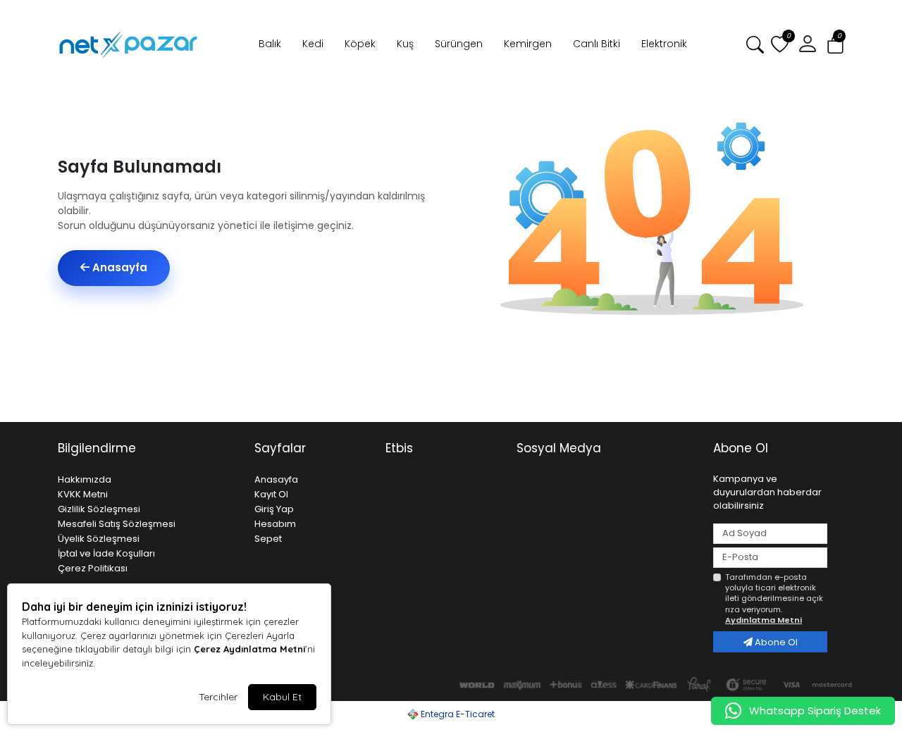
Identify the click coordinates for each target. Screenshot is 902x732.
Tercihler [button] (218, 696)
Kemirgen (528, 44)
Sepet (268, 538)
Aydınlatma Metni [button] (763, 620)
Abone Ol (775, 642)
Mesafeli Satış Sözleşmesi (116, 524)
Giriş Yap (274, 509)
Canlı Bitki (596, 44)
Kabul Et (282, 696)
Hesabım (275, 524)
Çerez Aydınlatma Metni (249, 649)
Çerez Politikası (93, 568)
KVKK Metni (83, 494)
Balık (270, 44)
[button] (835, 44)
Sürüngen (459, 44)
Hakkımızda (84, 479)
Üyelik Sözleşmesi (99, 538)
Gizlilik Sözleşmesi (99, 509)
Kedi (312, 44)
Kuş (405, 44)
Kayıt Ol (271, 494)
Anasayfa (118, 267)
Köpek (360, 44)
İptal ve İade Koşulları (106, 553)
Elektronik (664, 44)
